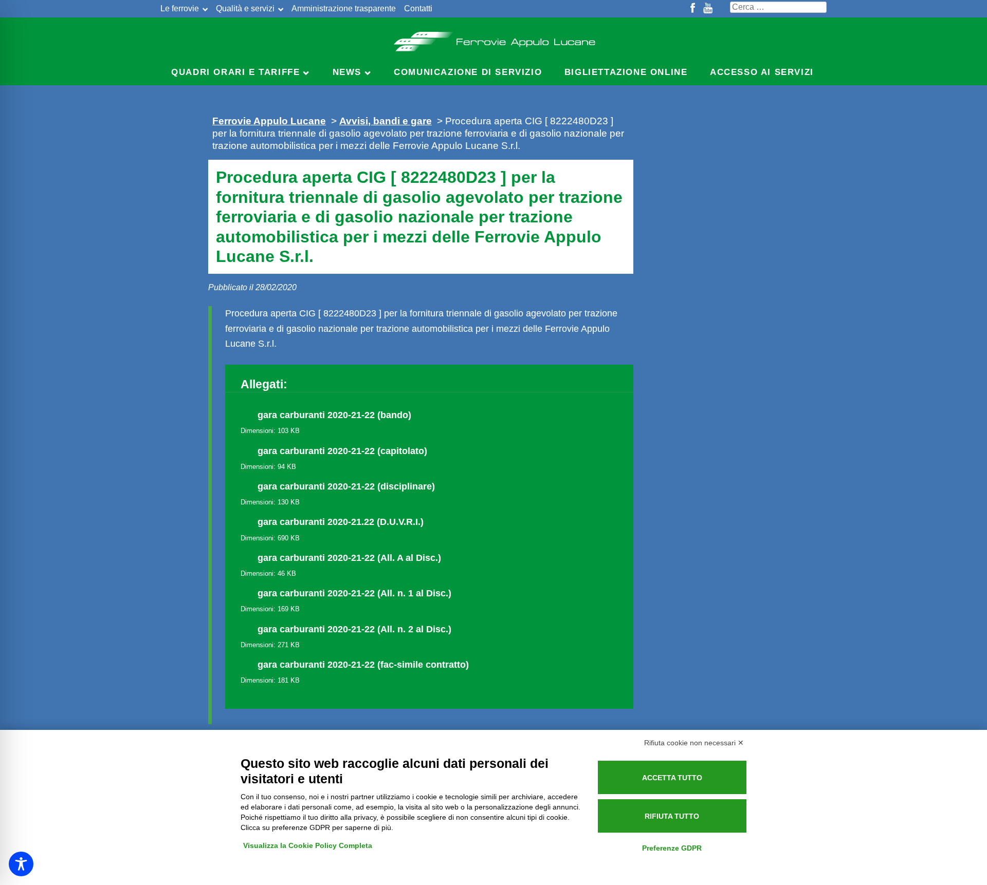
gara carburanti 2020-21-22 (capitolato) (342, 451)
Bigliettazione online (626, 72)
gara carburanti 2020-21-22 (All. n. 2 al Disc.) (354, 629)
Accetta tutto (672, 778)
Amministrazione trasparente (343, 8)
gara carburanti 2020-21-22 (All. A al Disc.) (349, 558)
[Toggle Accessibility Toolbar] (21, 864)
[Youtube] (707, 9)
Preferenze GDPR (672, 848)
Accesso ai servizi (762, 72)
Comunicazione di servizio (468, 72)
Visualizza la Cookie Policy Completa (307, 845)
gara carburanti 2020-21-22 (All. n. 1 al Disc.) (354, 593)
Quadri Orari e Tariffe (235, 72)
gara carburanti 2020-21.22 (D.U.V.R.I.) (341, 522)
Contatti (418, 8)
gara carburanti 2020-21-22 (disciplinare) (346, 486)
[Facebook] (692, 9)
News (347, 72)
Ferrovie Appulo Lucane (493, 38)
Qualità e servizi (245, 8)
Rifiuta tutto (672, 816)
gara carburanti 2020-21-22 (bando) (334, 415)
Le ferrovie (179, 8)
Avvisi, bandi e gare (385, 120)
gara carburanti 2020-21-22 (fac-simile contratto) (363, 665)
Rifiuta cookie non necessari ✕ (694, 743)
